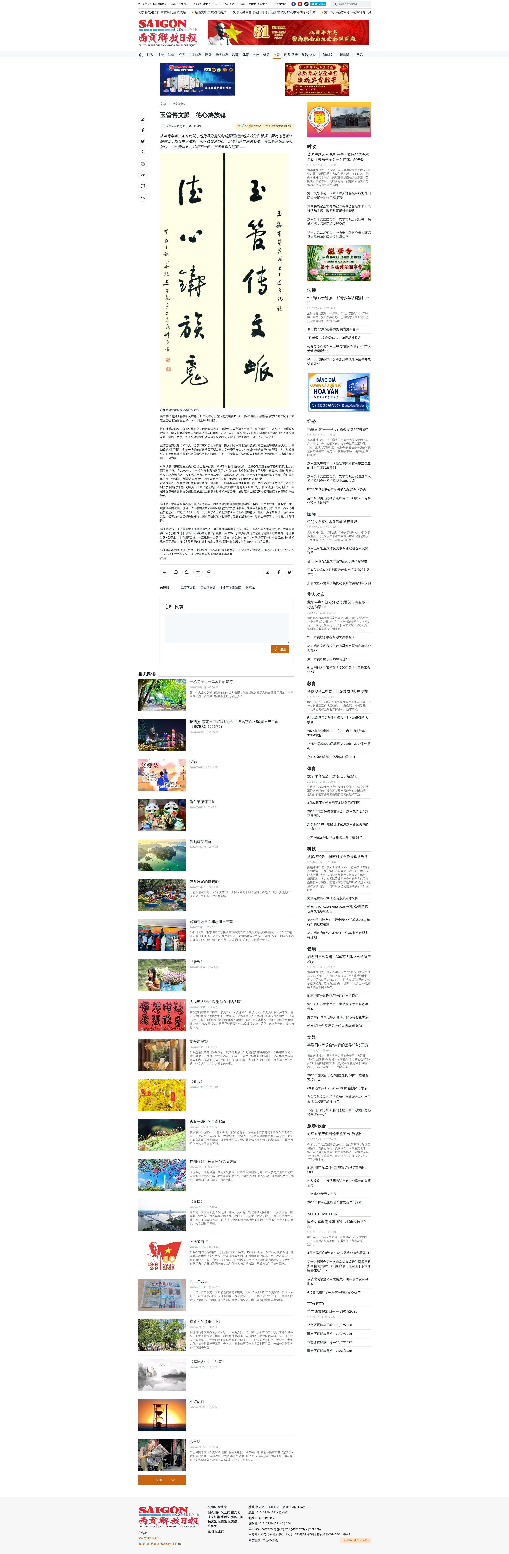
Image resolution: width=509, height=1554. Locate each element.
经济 (181, 55)
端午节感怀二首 (202, 802)
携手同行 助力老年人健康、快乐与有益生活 (337, 1017)
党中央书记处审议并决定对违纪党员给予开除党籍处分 (339, 362)
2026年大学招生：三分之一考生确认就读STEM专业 (336, 733)
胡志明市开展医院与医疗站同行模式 (332, 995)
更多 (159, 1480)
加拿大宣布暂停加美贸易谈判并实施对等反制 (339, 583)
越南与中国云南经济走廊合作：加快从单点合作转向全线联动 (339, 500)
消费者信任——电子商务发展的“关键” (337, 429)
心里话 (195, 1441)
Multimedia (322, 1214)
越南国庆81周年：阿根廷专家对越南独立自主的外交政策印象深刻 (339, 465)
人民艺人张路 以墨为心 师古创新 (216, 1002)
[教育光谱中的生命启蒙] (162, 1135)
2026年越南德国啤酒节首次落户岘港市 (334, 1202)
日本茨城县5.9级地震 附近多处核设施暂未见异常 (338, 572)
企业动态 (194, 55)
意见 (359, 55)
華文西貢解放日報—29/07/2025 (329, 1334)
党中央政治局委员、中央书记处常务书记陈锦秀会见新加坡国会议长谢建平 (339, 235)
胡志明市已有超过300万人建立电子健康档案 (339, 959)
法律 (171, 55)
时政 (150, 55)
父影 (193, 762)
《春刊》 (197, 962)
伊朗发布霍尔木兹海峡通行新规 (332, 522)
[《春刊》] (162, 975)
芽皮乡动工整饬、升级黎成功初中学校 (337, 691)
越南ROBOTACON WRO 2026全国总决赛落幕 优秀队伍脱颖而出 (337, 909)
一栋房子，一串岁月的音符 (211, 682)
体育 (246, 55)
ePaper (315, 1303)
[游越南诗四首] (162, 855)
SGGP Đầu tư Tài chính (253, 3)
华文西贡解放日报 (168, 32)
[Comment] (142, 186)
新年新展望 (199, 1042)
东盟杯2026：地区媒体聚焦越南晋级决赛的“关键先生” (337, 826)
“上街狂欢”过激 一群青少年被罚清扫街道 (338, 300)
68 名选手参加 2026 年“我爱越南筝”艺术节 (337, 1088)
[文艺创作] (142, 197)
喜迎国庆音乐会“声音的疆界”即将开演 (337, 1045)
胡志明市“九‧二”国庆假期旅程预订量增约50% (336, 1170)
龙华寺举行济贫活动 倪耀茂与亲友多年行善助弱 (338, 604)
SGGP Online (179, 3)
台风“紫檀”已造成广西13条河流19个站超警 (337, 561)
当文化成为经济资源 (321, 1194)
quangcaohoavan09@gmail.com (160, 1544)
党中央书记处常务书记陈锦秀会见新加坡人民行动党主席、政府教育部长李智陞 (339, 208)
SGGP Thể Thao (225, 3)
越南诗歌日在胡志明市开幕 (211, 922)
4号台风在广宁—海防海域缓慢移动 (332, 1292)
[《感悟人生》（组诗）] (162, 1375)
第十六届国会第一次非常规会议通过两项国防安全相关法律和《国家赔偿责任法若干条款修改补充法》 (339, 1266)
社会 (160, 55)
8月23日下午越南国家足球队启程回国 (333, 803)
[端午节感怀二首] (162, 815)
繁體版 (344, 55)
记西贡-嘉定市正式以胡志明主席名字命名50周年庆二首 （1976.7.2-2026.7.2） (234, 724)
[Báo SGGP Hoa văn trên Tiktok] (306, 4)
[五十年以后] (162, 1295)
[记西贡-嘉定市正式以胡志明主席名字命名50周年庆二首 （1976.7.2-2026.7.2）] (162, 735)
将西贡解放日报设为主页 (356, 1540)
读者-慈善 (291, 55)
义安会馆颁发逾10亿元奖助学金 (329, 757)
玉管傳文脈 (188, 587)
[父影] (162, 775)
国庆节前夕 (199, 1241)
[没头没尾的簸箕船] (162, 895)
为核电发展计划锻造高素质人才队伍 (332, 898)
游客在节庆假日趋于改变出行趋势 (334, 1134)
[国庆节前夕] (162, 1255)
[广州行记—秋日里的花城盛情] (162, 1175)
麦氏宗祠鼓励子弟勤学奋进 (326, 659)
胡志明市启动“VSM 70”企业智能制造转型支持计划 (337, 935)
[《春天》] (162, 1095)
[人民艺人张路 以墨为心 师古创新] (162, 1015)
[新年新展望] (162, 1055)
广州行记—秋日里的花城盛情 (213, 1161)
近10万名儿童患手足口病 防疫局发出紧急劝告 (337, 1006)
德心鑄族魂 (207, 587)
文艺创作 (178, 104)
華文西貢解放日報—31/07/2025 (332, 1311)
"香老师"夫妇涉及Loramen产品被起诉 (334, 338)
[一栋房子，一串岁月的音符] (162, 695)
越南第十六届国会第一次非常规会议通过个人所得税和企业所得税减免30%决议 (339, 478)
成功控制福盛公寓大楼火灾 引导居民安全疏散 (337, 1281)
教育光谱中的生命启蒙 (208, 1121)
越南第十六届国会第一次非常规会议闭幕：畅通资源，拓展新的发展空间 (339, 221)
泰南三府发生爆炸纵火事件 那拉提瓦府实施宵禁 (337, 550)
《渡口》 (197, 1201)
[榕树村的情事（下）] (162, 1335)
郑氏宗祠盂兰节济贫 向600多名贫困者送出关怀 (338, 670)
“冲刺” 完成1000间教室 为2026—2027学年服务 (339, 746)
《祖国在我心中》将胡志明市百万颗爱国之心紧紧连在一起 (339, 1112)
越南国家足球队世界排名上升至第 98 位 (335, 837)
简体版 (327, 55)
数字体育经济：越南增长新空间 (332, 776)
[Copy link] (142, 174)
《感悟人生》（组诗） (208, 1361)
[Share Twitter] (142, 141)
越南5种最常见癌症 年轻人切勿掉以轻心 (335, 1026)
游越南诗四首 (200, 842)
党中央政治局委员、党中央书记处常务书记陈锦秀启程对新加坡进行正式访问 (344, 12)
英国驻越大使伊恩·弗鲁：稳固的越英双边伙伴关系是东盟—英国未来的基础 (338, 156)
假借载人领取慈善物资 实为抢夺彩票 (333, 329)
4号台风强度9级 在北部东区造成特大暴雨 (336, 1253)
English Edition (201, 3)
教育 (235, 55)
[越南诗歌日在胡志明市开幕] (162, 935)
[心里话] (162, 1455)
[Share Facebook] (142, 130)
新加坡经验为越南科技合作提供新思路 (337, 856)
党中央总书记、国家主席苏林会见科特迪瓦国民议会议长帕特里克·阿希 (339, 195)
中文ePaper (280, 3)
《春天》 (197, 1082)
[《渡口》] (162, 1215)
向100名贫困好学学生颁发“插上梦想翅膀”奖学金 (338, 720)
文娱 (277, 55)
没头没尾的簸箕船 (204, 882)
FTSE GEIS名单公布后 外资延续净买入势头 (336, 489)
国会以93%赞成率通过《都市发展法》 (337, 1222)
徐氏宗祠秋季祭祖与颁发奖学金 (329, 637)
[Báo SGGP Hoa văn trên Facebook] (293, 4)
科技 (256, 55)
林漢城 (250, 587)
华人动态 (222, 55)
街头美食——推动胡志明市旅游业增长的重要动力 (339, 1183)
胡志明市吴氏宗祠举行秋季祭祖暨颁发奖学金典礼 (339, 648)
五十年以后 (199, 1281)
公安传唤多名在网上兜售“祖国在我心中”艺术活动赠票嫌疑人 (339, 349)
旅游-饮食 (309, 55)
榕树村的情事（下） (206, 1321)
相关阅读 (147, 674)
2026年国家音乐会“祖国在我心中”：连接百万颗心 (337, 1077)
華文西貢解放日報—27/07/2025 (329, 1351)
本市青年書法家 (230, 587)
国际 (208, 55)
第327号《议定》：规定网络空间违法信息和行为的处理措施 (338, 922)
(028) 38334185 (149, 1538)
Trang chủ (141, 55)
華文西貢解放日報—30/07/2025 (329, 1325)
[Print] (142, 163)
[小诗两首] (162, 1415)
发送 (283, 649)
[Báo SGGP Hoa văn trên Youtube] (300, 4)
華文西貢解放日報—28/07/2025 (329, 1342)
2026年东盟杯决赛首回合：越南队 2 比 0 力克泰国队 (337, 813)
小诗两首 (197, 1401)
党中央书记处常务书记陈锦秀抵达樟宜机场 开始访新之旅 (241, 12)
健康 (266, 55)
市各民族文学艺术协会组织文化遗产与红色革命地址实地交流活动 (339, 1099)
